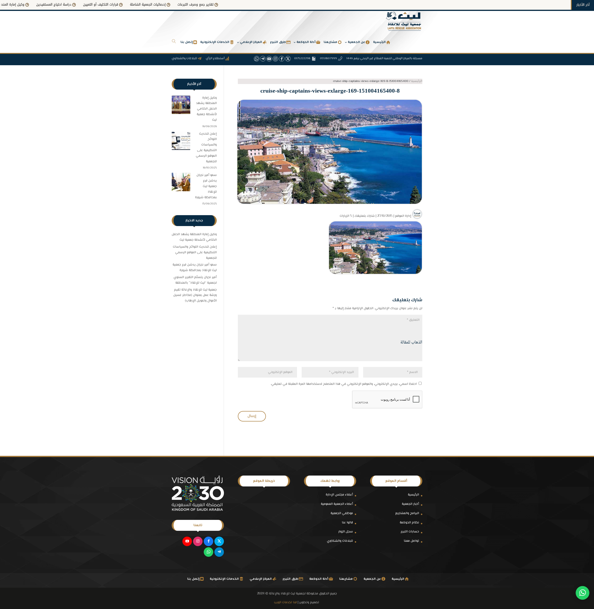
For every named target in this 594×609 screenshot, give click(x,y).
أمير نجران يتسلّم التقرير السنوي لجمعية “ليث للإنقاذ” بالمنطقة (195, 280)
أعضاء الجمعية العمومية (337, 504)
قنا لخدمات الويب (285, 602)
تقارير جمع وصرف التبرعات (231, 4)
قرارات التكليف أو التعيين (136, 4)
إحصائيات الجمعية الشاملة (183, 4)
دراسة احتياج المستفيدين (89, 4)
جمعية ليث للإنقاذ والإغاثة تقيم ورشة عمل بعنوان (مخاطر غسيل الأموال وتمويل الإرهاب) (195, 295)
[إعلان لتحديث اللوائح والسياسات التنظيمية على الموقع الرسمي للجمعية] (181, 141)
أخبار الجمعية (410, 504)
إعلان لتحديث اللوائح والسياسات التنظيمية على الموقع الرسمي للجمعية (206, 147)
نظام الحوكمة (409, 522)
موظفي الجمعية (342, 513)
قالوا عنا (347, 522)
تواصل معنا (411, 541)
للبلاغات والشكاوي (340, 541)
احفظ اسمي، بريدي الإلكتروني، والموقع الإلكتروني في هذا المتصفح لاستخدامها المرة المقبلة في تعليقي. (344, 384)
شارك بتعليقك (365, 216)
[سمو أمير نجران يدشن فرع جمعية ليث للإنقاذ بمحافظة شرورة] (181, 183)
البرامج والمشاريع (407, 513)
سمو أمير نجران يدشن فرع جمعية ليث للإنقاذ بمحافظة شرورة (206, 186)
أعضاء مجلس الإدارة (339, 494)
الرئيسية (413, 494)
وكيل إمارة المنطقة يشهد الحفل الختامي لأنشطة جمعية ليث (206, 109)
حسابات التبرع (410, 531)
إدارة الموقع (403, 216)
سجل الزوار (345, 531)
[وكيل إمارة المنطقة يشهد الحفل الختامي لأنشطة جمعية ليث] (181, 105)
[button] (582, 578)
